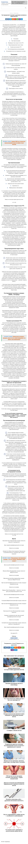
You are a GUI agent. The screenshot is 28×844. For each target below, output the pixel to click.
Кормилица (4, 2)
